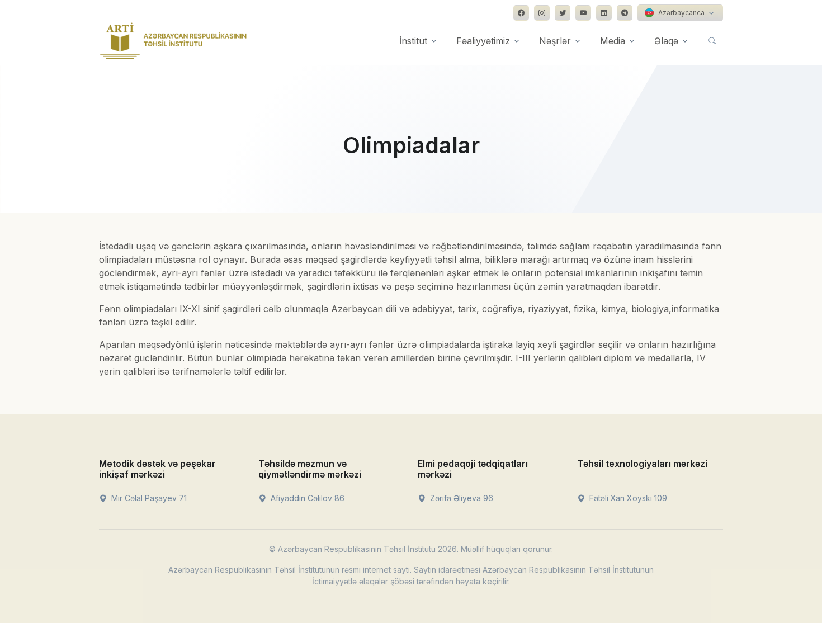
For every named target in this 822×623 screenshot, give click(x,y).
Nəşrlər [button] (555, 40)
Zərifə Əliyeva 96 (460, 498)
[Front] (173, 40)
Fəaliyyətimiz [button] (483, 40)
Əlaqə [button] (666, 40)
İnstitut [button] (413, 40)
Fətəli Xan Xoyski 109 (627, 498)
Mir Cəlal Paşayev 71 (148, 498)
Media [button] (612, 40)
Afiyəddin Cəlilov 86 (306, 498)
